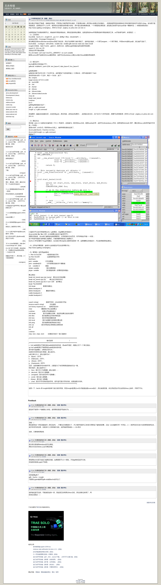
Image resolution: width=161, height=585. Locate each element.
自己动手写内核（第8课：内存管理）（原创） (47, 559)
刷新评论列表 (151, 502)
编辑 (61, 20)
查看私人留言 (10, 68)
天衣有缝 (10, 5)
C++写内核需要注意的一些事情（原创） (45, 554)
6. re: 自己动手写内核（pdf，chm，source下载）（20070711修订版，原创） (16, 201)
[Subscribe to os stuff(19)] (7, 81)
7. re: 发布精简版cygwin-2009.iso (15, 214)
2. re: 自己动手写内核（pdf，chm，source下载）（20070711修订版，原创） (16, 154)
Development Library (12, 95)
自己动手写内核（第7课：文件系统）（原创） (47, 562)
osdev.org (9, 105)
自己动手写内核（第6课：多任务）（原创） (47, 564)
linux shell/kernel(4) (14, 79)
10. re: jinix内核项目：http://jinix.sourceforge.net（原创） (15, 244)
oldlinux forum (10, 102)
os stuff (74, 20)
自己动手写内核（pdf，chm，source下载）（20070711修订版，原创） (55, 557)
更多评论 (63, 405)
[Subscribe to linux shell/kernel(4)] (7, 79)
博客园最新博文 (46, 572)
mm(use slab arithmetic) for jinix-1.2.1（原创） (48, 549)
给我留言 (9, 63)
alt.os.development (12, 93)
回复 (58, 405)
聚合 (21, 14)
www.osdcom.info (11, 112)
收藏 (63, 20)
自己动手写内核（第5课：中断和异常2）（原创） (48, 567)
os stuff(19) (12, 81)
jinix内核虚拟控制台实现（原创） (43, 552)
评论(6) (57, 20)
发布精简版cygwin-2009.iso (42, 547)
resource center (11, 107)
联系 (17, 14)
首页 (7, 14)
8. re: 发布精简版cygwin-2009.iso (15, 223)
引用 (65, 20)
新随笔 (12, 14)
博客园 (37, 572)
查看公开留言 (10, 66)
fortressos (9, 98)
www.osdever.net (11, 114)
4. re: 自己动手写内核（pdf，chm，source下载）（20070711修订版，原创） (16, 177)
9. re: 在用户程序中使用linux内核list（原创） (15, 233)
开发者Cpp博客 (80, 581)
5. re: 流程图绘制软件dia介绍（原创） (15, 190)
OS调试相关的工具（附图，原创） (42, 18)
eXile (43, 406)
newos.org (9, 100)
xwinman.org (10, 116)
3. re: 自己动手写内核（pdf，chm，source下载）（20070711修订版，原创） (16, 165)
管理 (29, 14)
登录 (38, 507)
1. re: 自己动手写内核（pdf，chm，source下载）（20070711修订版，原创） (16, 142)
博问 (53, 572)
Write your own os (11, 109)
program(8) (12, 83)
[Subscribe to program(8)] (7, 83)
